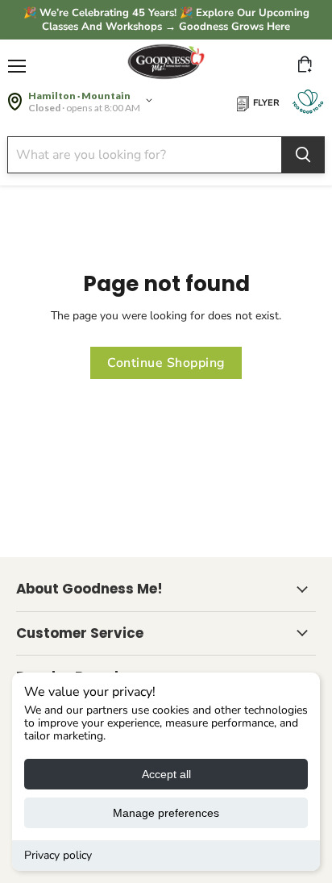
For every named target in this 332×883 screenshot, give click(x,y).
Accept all (166, 774)
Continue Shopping (165, 363)
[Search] (303, 154)
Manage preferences (166, 812)
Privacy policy (58, 855)
